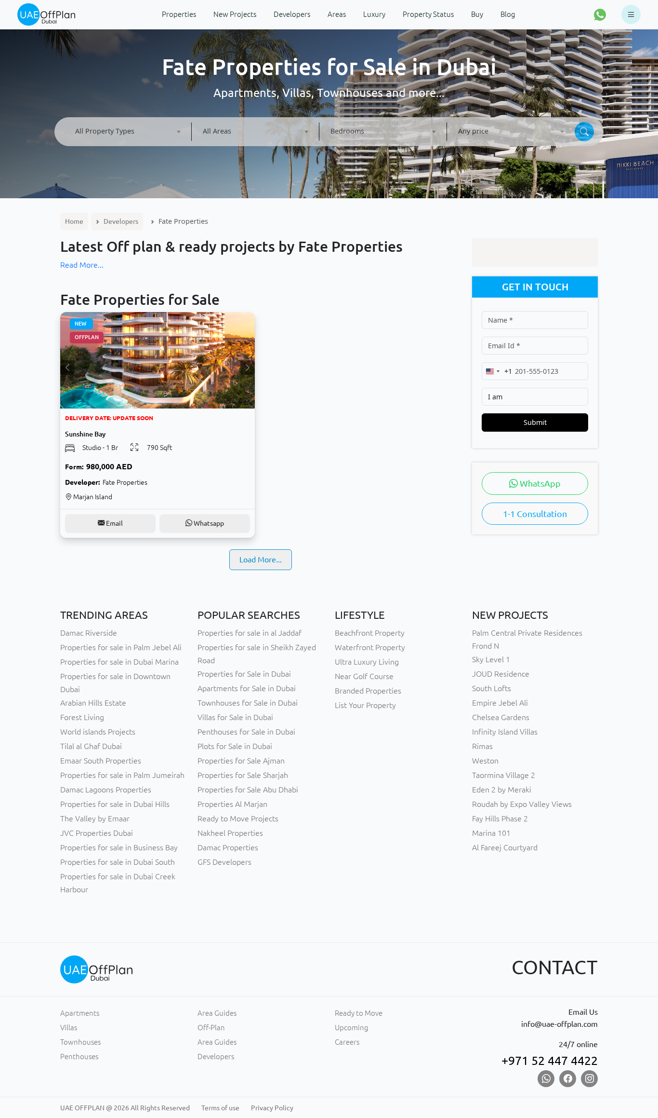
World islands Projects (97, 731)
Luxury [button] (374, 14)
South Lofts (491, 688)
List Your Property (365, 705)
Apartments (79, 1013)
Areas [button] (337, 14)
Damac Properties (227, 847)
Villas (68, 1027)
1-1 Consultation (535, 513)
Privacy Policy (272, 1108)
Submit (535, 422)
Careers (347, 1042)
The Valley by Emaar (95, 818)
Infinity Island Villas (505, 731)
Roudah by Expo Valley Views (522, 804)
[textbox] (127, 131)
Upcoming (351, 1027)
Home (74, 221)
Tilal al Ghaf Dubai (91, 746)
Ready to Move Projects (237, 818)
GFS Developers (224, 862)
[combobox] (127, 132)
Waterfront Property (370, 647)
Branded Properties (368, 690)
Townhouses (80, 1042)
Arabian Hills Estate (93, 702)
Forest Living (82, 717)
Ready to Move (358, 1013)
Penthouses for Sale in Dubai (246, 731)
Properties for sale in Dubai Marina (119, 661)
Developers (121, 221)
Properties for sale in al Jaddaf (249, 632)
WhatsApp (539, 483)
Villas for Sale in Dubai (235, 717)
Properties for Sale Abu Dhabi (247, 789)
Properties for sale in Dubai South (117, 862)
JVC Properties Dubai (96, 833)
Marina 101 (491, 833)
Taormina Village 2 (503, 775)
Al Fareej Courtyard (505, 847)
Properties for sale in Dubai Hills (115, 804)
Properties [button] (179, 14)
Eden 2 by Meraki (501, 789)
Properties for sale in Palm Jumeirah (122, 775)
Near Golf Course (364, 676)
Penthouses (79, 1056)
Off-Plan (211, 1027)
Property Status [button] (428, 14)
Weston (485, 760)
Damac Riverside (88, 632)
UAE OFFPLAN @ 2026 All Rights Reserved (125, 1108)
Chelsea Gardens (500, 717)
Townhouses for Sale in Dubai (247, 702)
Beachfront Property (370, 632)
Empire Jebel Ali (500, 702)
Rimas (482, 746)
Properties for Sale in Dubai (244, 673)
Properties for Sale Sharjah (242, 775)
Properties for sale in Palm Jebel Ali (121, 647)
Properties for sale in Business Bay (119, 847)
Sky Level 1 (491, 659)
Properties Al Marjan (232, 804)
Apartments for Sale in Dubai (246, 688)
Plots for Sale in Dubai (234, 746)
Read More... (82, 264)
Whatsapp (208, 523)
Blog (507, 14)
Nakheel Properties (230, 833)
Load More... (260, 559)
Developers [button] (292, 14)
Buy (477, 14)
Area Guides (217, 1013)
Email (114, 523)
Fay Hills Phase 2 (500, 818)
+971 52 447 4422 (549, 1060)
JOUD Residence (500, 673)
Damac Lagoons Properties (105, 789)
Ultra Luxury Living (367, 661)
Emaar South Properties (100, 760)
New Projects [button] (234, 14)
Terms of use (220, 1108)
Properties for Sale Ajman (241, 760)
